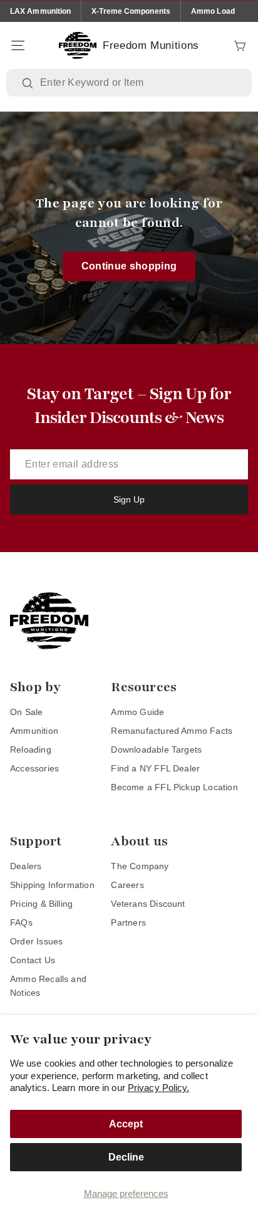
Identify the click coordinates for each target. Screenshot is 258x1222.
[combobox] (138, 82)
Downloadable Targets (156, 749)
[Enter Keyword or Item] (28, 83)
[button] (17, 45)
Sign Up (129, 499)
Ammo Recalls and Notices (48, 986)
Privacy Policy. (159, 1087)
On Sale (26, 712)
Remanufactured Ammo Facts (171, 731)
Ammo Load (213, 11)
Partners (128, 922)
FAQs (21, 922)
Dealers (25, 866)
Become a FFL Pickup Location (174, 787)
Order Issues (36, 941)
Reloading (30, 749)
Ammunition (34, 731)
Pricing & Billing (41, 904)
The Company (139, 866)
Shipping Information (52, 885)
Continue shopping (129, 266)
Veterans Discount (148, 904)
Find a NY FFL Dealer (155, 768)
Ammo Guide (137, 712)
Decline (126, 1157)
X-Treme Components (130, 11)
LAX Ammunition (40, 11)
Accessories (34, 768)
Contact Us (32, 960)
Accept (126, 1124)
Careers (127, 885)
